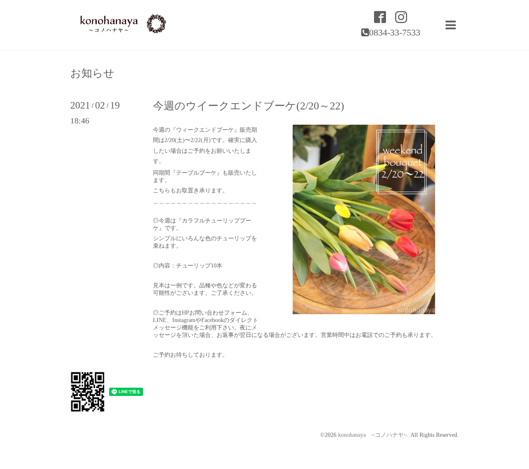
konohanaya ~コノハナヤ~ (372, 435)
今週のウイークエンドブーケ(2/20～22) (248, 106)
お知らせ (92, 73)
